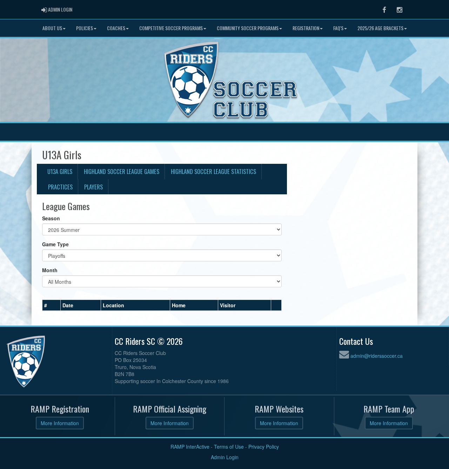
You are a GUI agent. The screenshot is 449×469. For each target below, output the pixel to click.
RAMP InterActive (189, 446)
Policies (84, 28)
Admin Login (225, 457)
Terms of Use (229, 446)
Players (93, 186)
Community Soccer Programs (248, 28)
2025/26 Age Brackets (380, 28)
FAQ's (338, 28)
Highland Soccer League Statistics (213, 171)
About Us (52, 28)
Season (51, 218)
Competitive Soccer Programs (171, 28)
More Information (60, 423)
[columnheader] (51, 305)
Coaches (116, 28)
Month (50, 270)
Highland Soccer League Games (121, 171)
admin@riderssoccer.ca (376, 355)
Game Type (55, 244)
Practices (60, 186)
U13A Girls (59, 171)
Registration (306, 28)
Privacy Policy (263, 446)
